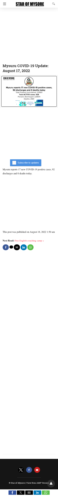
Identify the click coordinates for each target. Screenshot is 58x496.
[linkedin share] (24, 247)
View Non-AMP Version (37, 482)
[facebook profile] (29, 470)
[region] (29, 35)
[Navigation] (4, 4)
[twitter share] (11, 247)
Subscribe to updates (28, 162)
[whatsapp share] (30, 247)
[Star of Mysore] (30, 3)
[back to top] (51, 483)
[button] (12, 492)
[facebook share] (6, 247)
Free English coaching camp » (29, 240)
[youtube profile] (37, 470)
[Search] (53, 4)
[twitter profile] (21, 470)
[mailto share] (17, 247)
